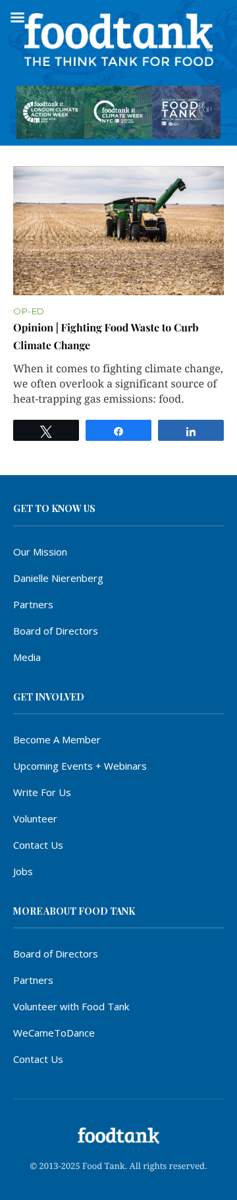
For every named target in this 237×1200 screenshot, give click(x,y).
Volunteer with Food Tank (71, 1006)
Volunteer (35, 818)
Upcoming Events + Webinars (80, 765)
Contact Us (38, 844)
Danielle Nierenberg (58, 578)
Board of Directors (55, 630)
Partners (33, 604)
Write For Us (42, 792)
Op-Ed (29, 311)
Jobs (23, 871)
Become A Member (57, 739)
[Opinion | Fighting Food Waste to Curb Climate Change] (118, 230)
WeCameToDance (54, 1032)
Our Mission (40, 551)
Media (27, 657)
